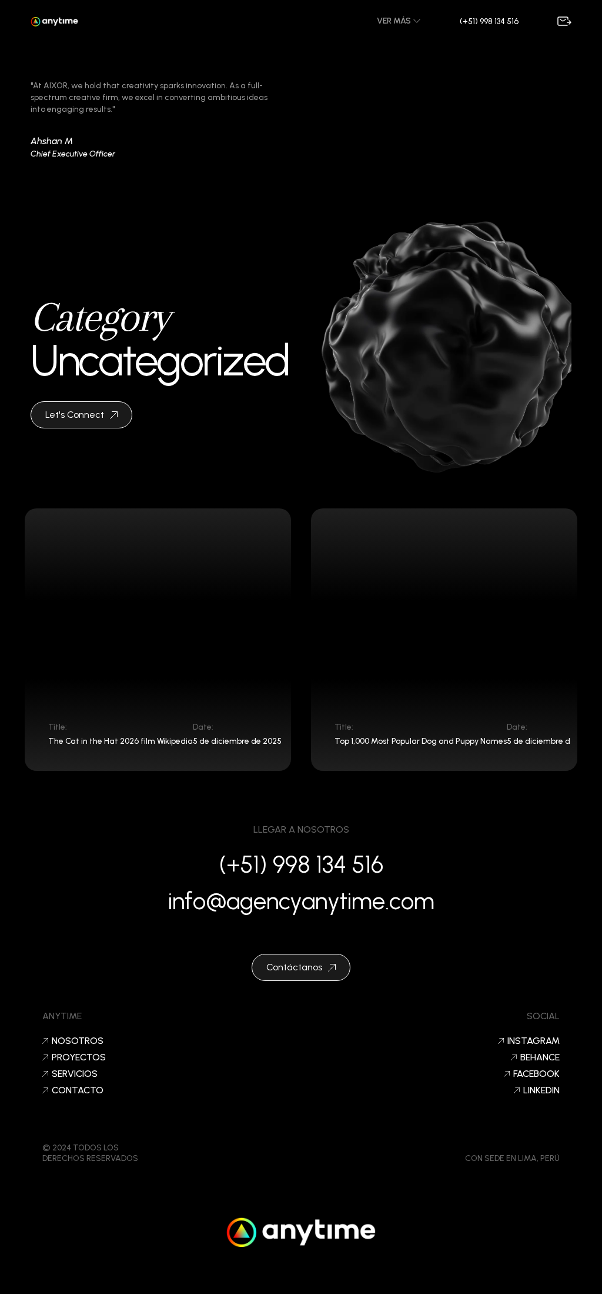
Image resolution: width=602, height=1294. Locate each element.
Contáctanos (294, 967)
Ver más (395, 21)
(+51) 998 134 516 (489, 21)
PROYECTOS (79, 1057)
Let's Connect (74, 414)
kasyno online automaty (301, 1279)
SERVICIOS (75, 1074)
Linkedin (541, 1090)
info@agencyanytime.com (301, 901)
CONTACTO (77, 1090)
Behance (540, 1057)
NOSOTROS (77, 1041)
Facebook (536, 1074)
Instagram (533, 1041)
